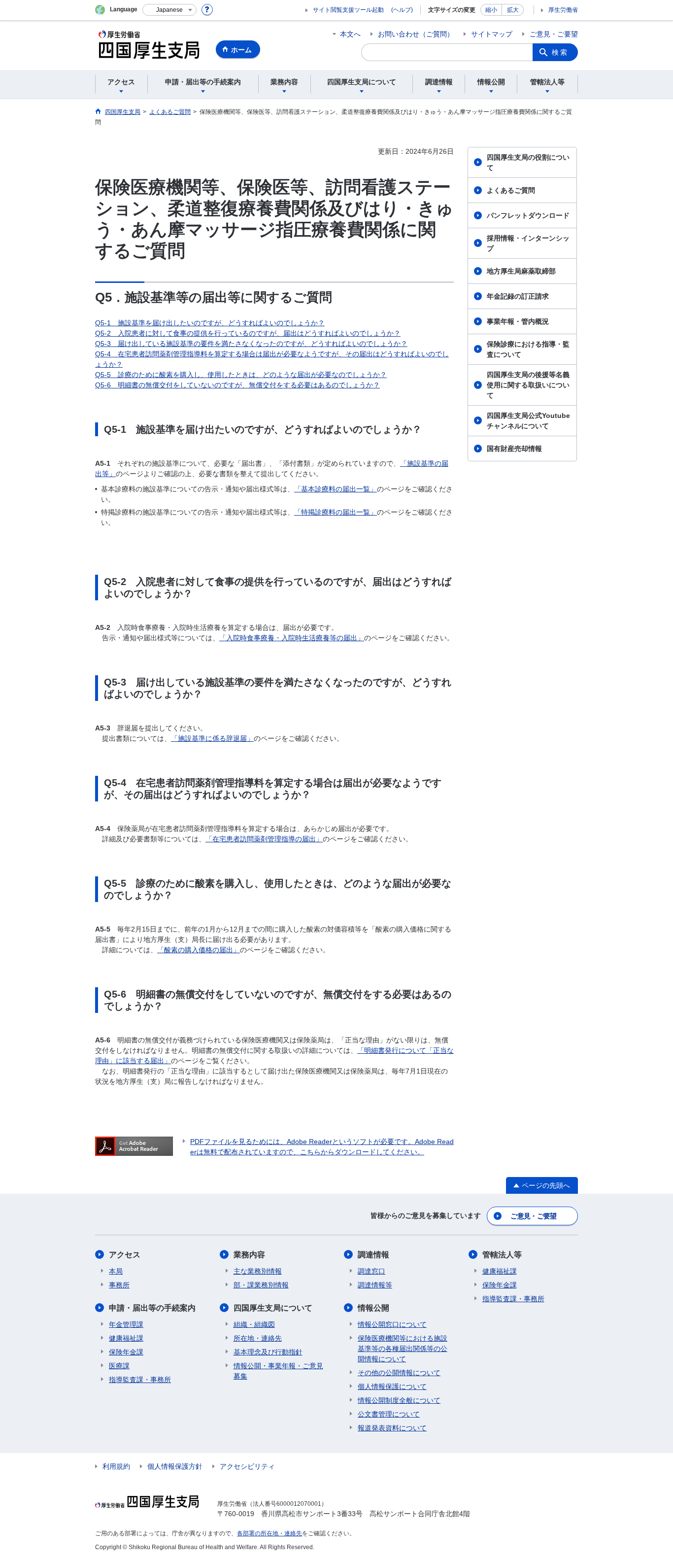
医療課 (119, 1366)
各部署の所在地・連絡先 (269, 1533)
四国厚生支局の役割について (528, 162)
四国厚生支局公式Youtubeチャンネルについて (528, 421)
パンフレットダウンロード (528, 215)
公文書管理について (389, 1414)
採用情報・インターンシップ (528, 243)
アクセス (124, 1254)
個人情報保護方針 (174, 1466)
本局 (116, 1271)
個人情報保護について (392, 1386)
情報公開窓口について (392, 1324)
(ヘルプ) (402, 9)
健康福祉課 (126, 1338)
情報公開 (373, 1308)
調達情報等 (375, 1285)
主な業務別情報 (258, 1271)
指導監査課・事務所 (140, 1380)
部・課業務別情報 (261, 1285)
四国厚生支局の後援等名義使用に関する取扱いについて (528, 385)
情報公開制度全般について (399, 1400)
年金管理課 (126, 1324)
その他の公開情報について (399, 1373)
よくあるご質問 (511, 190)
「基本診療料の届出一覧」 (335, 489)
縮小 (491, 9)
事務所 (119, 1285)
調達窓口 (371, 1271)
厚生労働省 (563, 9)
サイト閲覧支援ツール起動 (348, 9)
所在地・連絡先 (258, 1338)
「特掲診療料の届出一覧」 (335, 512)
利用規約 (116, 1466)
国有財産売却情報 (514, 448)
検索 (560, 52)
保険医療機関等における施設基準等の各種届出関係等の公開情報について (402, 1348)
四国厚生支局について (273, 1308)
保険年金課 (126, 1352)
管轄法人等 (502, 1254)
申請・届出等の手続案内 (152, 1308)
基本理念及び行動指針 (268, 1352)
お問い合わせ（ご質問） (416, 34)
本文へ (350, 34)
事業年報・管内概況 (518, 321)
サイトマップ (491, 34)
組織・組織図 (254, 1324)
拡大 (513, 9)
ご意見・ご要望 (554, 34)
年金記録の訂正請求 (518, 296)
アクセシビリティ (247, 1466)
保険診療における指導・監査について (528, 349)
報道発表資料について (392, 1428)
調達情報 (373, 1254)
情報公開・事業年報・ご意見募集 (278, 1371)
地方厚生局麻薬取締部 (521, 271)
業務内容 (249, 1254)
